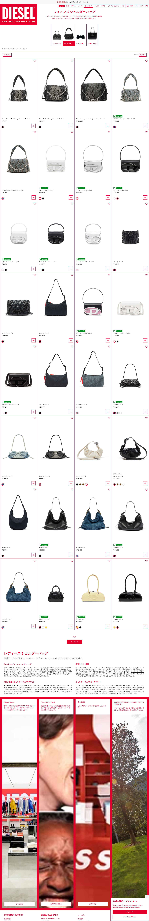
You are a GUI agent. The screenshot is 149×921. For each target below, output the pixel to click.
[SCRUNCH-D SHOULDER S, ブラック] (130, 372)
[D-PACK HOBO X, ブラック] (18, 515)
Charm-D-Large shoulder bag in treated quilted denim (91, 119)
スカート (44, 691)
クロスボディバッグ (81, 404)
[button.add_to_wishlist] (35, 60)
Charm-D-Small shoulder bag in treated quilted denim (16, 119)
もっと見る (74, 641)
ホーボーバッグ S (81, 476)
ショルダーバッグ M (7, 333)
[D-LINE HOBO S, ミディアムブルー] (18, 586)
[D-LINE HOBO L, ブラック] (55, 515)
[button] (74, 2)
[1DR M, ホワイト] (130, 300)
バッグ (12, 49)
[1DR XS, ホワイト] (18, 229)
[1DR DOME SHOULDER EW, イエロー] (93, 586)
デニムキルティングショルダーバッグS (124, 119)
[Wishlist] (141, 6)
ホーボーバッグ (6, 547)
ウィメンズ (5, 49)
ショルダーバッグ (21, 49)
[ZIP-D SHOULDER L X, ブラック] (55, 300)
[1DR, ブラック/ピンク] (93, 300)
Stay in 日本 (129, 912)
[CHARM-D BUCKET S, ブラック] (130, 229)
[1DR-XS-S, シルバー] (93, 229)
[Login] (136, 6)
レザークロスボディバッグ (46, 190)
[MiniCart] (146, 6)
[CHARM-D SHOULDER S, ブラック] (18, 86)
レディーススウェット (96, 687)
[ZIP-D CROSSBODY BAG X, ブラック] (55, 372)
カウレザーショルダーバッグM (121, 333)
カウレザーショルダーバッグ (84, 190)
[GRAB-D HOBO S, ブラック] (130, 443)
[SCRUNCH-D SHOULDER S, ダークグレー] (55, 443)
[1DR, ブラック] (130, 157)
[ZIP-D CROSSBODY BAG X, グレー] (93, 372)
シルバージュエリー (137, 672)
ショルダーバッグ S (7, 476)
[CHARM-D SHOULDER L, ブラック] (93, 86)
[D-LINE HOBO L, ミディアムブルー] (93, 515)
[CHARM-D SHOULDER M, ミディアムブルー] (18, 157)
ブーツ (126, 689)
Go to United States (129, 917)
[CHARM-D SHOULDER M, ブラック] (55, 86)
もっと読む (19, 904)
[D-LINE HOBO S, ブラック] (130, 515)
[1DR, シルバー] (93, 157)
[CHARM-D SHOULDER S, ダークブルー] (130, 86)
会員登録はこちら (56, 904)
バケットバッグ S (118, 262)
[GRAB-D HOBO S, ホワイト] (93, 443)
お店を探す (92, 904)
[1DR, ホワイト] (55, 157)
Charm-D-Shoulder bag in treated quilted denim (52, 119)
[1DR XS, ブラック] (55, 229)
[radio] (3, 127)
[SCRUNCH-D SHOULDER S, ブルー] (18, 443)
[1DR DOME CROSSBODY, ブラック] (55, 586)
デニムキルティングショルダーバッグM (13, 190)
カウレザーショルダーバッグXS (10, 262)
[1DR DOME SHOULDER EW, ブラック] (130, 586)
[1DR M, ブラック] (18, 372)
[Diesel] (18, 14)
